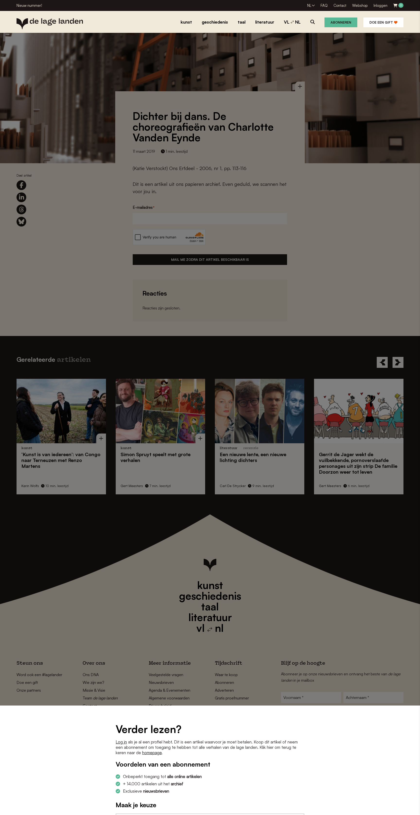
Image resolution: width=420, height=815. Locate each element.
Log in (121, 741)
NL (309, 5)
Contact (339, 5)
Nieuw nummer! (29, 5)
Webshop (360, 5)
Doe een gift (381, 22)
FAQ (324, 5)
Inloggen (380, 5)
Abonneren (341, 22)
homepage (152, 752)
